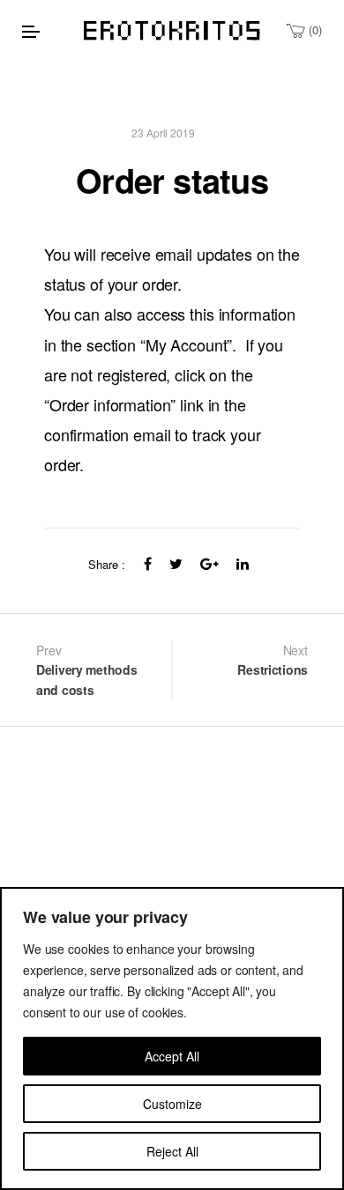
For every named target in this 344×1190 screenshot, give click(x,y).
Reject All (172, 1151)
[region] (172, 1038)
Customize (172, 1103)
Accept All (172, 1056)
